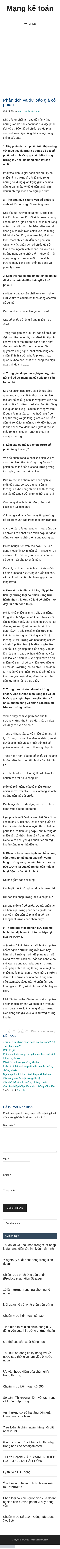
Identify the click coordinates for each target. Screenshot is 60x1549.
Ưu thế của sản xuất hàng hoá (24, 1341)
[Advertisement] (30, 60)
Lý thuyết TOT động (16, 1472)
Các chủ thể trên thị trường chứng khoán (25, 1082)
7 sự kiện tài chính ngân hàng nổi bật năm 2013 (29, 1042)
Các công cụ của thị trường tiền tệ (21, 1078)
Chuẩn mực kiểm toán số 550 (23, 1386)
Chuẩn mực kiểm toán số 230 (23, 1315)
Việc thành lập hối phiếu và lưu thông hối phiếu (29, 1086)
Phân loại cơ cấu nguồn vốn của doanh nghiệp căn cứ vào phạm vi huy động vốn (29, 1501)
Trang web (9, 1190)
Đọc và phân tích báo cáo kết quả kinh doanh (27, 1074)
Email (7, 1175)
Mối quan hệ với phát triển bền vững (28, 1304)
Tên (6, 1159)
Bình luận (9, 1125)
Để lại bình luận (32, 111)
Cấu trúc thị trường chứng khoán (21, 1062)
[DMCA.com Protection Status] (7, 1547)
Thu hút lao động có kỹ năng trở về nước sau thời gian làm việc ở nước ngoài (27, 1356)
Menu (32, 24)
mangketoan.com (39, 1539)
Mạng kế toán (30, 8)
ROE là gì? (9, 1050)
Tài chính (21, 1090)
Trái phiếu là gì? (12, 1046)
